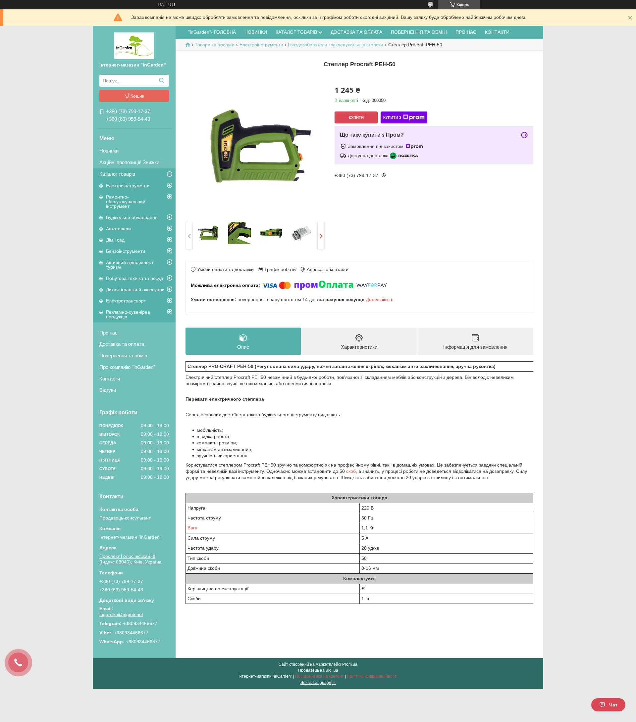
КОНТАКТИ (497, 32)
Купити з (392, 117)
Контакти (109, 379)
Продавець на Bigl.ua (318, 670)
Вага (192, 527)
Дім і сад (115, 240)
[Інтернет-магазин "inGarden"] (134, 45)
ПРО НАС (465, 32)
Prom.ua (349, 664)
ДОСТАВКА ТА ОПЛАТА (356, 32)
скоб (351, 471)
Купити (356, 117)
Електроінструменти (128, 185)
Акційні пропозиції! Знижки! (130, 162)
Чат (613, 704)
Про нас (108, 333)
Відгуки (107, 390)
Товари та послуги (215, 44)
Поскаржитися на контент (319, 676)
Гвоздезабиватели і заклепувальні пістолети (335, 44)
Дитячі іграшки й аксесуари (135, 289)
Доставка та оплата (121, 344)
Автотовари (118, 228)
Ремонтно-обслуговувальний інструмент (125, 201)
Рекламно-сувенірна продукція (128, 314)
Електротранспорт (126, 300)
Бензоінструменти (125, 251)
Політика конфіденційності (372, 676)
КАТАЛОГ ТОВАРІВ (296, 32)
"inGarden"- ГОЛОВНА (212, 32)
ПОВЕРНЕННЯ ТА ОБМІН (419, 32)
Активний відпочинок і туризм (129, 265)
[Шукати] (161, 81)
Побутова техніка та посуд (134, 278)
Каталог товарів (117, 174)
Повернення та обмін (123, 355)
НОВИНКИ (255, 32)
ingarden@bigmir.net (121, 614)
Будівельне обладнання (132, 217)
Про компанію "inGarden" (127, 367)
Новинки (109, 151)
